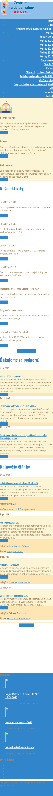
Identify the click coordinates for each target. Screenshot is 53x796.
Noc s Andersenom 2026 (10, 522)
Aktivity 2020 (46, 40)
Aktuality (48, 92)
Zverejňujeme (47, 60)
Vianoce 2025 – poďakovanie (12, 376)
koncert (11, 509)
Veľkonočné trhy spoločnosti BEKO (14, 595)
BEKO (9, 618)
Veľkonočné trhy (21, 618)
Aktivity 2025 (46, 56)
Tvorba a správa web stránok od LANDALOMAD (24, 794)
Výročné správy (46, 80)
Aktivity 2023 (46, 48)
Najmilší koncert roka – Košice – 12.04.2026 (19, 483)
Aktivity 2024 (46, 52)
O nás (50, 24)
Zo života (21, 613)
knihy (9, 551)
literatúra (18, 551)
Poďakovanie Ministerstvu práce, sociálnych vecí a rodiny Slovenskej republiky (23, 437)
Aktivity (49, 32)
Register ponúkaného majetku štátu (36, 76)
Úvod (50, 20)
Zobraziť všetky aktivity (26, 351)
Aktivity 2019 (46, 36)
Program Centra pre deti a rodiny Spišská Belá (29, 777)
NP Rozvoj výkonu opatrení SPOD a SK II (34, 28)
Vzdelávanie (15, 546)
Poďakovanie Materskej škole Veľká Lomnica (18, 406)
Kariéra (49, 68)
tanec (33, 509)
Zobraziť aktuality (26, 625)
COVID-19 (48, 64)
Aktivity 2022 (46, 44)
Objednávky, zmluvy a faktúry (39, 72)
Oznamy (13, 582)
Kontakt (49, 96)
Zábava (12, 503)
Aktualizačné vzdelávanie (10, 564)
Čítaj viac (4, 132)
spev (26, 509)
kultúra (19, 509)
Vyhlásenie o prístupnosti (13, 788)
